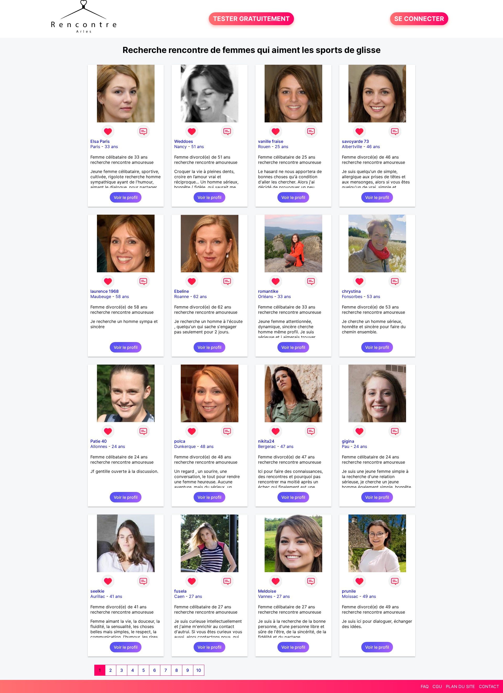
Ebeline (181, 291)
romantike (268, 291)
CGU (437, 686)
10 (198, 670)
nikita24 (266, 441)
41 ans (116, 596)
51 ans (197, 146)
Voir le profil (126, 197)
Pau (345, 446)
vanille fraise (270, 141)
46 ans (373, 146)
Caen (179, 596)
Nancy (180, 146)
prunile (349, 591)
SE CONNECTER (419, 19)
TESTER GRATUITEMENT (251, 19)
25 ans (281, 146)
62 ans (200, 296)
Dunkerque (185, 446)
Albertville (352, 146)
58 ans (122, 296)
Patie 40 (98, 441)
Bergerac (267, 446)
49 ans (369, 596)
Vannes (265, 596)
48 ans (207, 446)
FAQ (425, 686)
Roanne (181, 296)
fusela (180, 591)
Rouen (264, 146)
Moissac (350, 596)
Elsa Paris (100, 141)
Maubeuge (100, 296)
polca (179, 441)
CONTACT (489, 686)
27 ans (195, 596)
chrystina (351, 291)
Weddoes (183, 141)
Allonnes (98, 446)
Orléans (265, 296)
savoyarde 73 (355, 141)
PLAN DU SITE (460, 686)
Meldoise (267, 591)
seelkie (97, 591)
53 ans (373, 296)
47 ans (286, 446)
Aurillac (97, 596)
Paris (95, 146)
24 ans (118, 446)
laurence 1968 (104, 291)
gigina (348, 441)
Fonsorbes (352, 296)
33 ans (111, 146)
